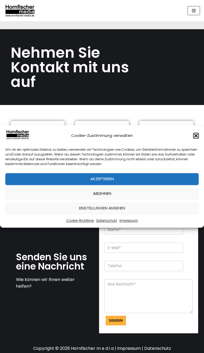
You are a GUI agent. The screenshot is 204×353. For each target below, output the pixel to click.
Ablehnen (102, 193)
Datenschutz (106, 220)
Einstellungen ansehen (102, 208)
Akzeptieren (102, 179)
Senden (116, 320)
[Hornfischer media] (20, 11)
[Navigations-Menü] (194, 10)
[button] (196, 135)
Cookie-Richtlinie (80, 220)
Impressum (129, 220)
